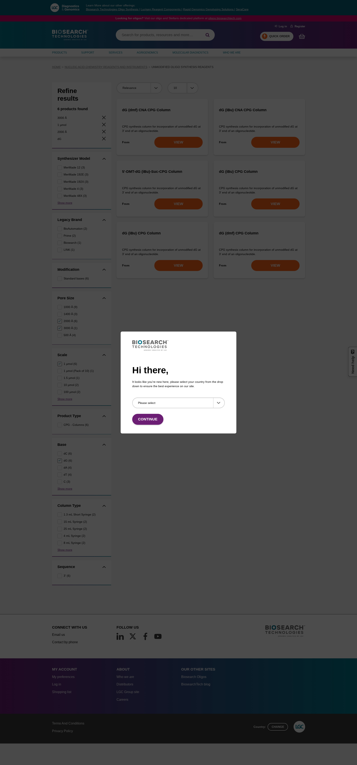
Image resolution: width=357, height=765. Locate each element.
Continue (147, 419)
